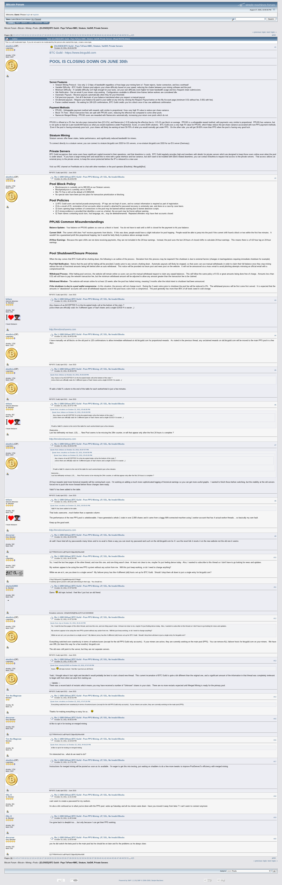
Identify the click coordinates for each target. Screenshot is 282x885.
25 (63, 35)
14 (35, 35)
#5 (275, 370)
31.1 (33, 19)
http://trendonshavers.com (62, 329)
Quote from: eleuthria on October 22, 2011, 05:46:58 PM (70, 409)
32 (80, 35)
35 (88, 35)
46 (115, 35)
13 (33, 35)
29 (73, 35)
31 (78, 35)
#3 (275, 300)
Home (11, 23)
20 (50, 35)
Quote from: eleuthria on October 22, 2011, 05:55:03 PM (70, 505)
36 (90, 35)
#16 (275, 740)
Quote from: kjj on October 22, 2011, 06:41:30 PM (67, 623)
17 (43, 35)
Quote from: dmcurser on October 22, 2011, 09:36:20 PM (70, 744)
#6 (275, 405)
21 (53, 35)
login (28, 15)
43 (108, 35)
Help (18, 23)
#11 (275, 587)
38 (95, 35)
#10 (275, 557)
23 (58, 35)
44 (110, 35)
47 (118, 35)
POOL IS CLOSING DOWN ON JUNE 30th (88, 61)
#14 (275, 697)
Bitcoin (21, 28)
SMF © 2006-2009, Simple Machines (150, 880)
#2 (275, 178)
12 (30, 35)
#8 (275, 501)
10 (26, 35)
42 (105, 35)
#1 (275, 47)
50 (125, 35)
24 (60, 35)
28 (70, 35)
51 (128, 35)
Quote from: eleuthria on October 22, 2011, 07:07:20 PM (70, 701)
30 (75, 35)
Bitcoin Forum (10, 28)
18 (45, 35)
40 (100, 35)
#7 (275, 445)
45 (113, 35)
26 (65, 35)
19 (48, 35)
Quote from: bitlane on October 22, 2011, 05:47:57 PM (69, 450)
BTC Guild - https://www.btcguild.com (72, 52)
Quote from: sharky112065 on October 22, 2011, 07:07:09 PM (72, 665)
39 (98, 35)
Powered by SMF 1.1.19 (127, 880)
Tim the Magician (13, 696)
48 (120, 35)
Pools (35, 28)
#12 (275, 618)
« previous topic (259, 32)
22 (55, 35)
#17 (275, 761)
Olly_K (9, 795)
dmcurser (10, 535)
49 (123, 35)
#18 (275, 796)
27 (68, 35)
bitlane (9, 299)
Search (24, 23)
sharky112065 (12, 586)
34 (85, 35)
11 (28, 35)
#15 (275, 719)
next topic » (272, 32)
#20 (275, 839)
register (36, 15)
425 (132, 35)
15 (38, 35)
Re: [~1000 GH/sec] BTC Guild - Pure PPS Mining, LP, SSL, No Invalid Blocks (89, 177)
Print (274, 35)
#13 (275, 661)
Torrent (38, 19)
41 (103, 35)
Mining (28, 28)
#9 (275, 536)
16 (40, 35)
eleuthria (10, 46)
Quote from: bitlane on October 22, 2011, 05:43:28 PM (69, 375)
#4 (275, 335)
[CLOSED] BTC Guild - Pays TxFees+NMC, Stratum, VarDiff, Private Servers (74, 28)
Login (31, 23)
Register (38, 23)
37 (93, 35)
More (46, 23)
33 (83, 35)
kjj (7, 556)
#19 (275, 817)
